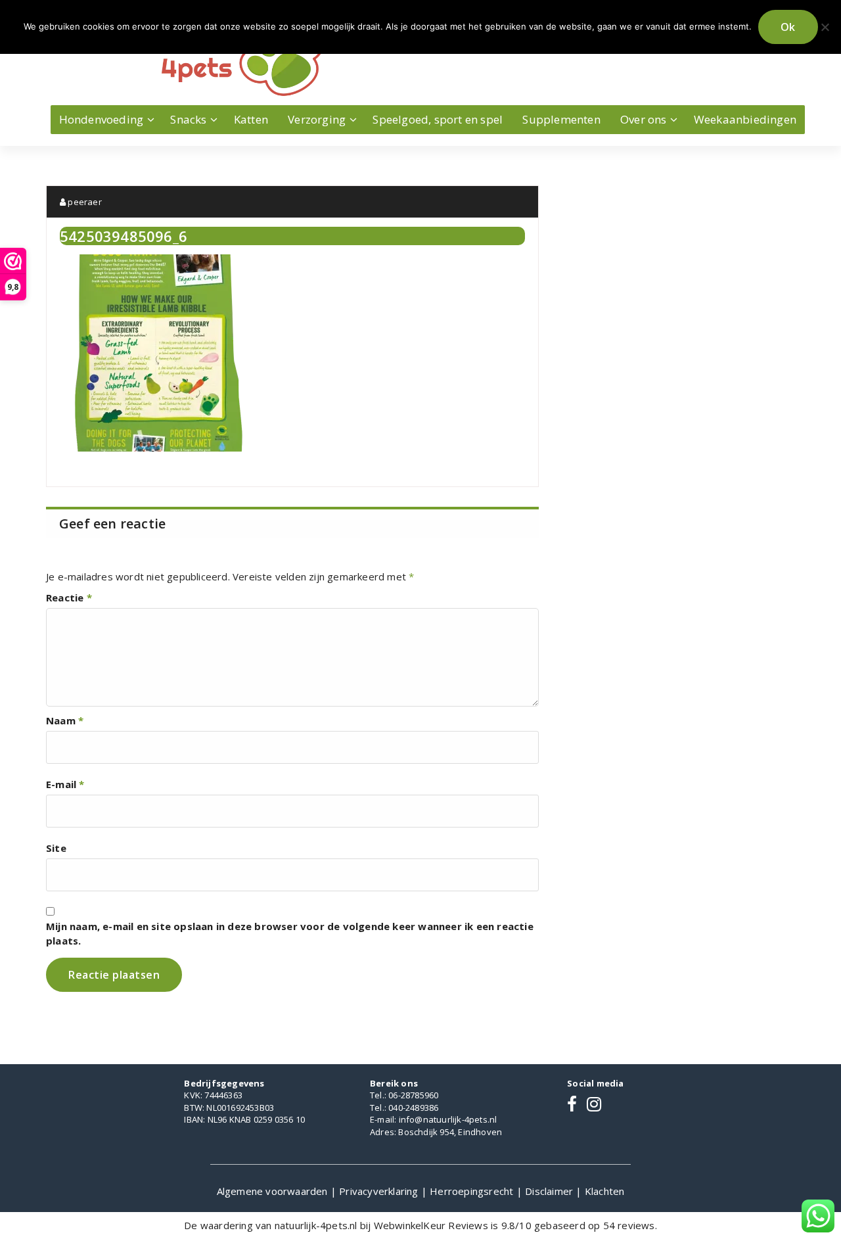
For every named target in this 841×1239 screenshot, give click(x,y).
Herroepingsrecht (473, 1191)
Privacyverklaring (380, 1191)
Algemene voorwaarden (273, 1191)
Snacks (188, 119)
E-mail (65, 784)
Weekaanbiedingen (745, 119)
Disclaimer (550, 1191)
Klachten (605, 1191)
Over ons (643, 119)
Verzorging (317, 119)
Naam (64, 720)
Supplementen (561, 119)
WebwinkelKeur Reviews (431, 1225)
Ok (788, 27)
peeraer (84, 202)
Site (56, 847)
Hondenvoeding (101, 119)
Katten (251, 119)
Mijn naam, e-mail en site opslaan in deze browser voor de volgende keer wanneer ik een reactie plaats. (290, 933)
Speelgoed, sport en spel (438, 119)
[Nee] (824, 27)
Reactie (69, 597)
